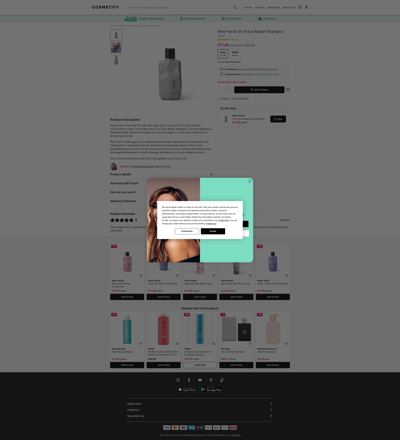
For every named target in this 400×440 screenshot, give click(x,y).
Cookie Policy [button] (223, 220)
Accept (213, 231)
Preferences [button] (211, 224)
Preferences (187, 231)
